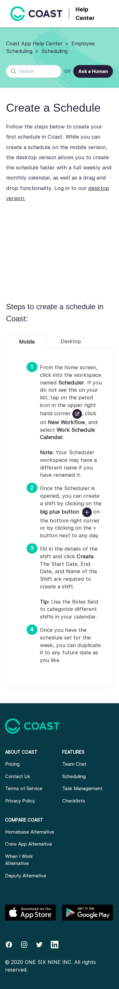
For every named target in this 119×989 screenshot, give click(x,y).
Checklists (73, 801)
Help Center (85, 13)
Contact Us (17, 776)
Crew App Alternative (28, 844)
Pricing (12, 764)
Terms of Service (24, 788)
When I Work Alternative (19, 860)
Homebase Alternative (29, 832)
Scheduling (54, 51)
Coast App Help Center (34, 44)
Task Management (82, 788)
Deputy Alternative (25, 876)
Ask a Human (93, 71)
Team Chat (74, 764)
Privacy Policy (20, 801)
